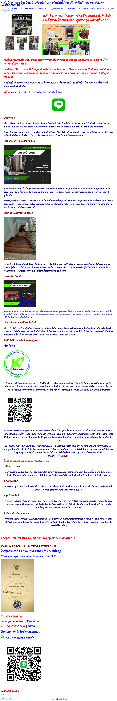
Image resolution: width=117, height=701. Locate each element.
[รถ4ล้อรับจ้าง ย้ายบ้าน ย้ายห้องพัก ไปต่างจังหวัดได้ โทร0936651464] (33, 46)
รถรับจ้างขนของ (11, 9)
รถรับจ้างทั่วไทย (31, 9)
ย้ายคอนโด (48, 9)
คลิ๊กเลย (8, 92)
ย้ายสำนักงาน (10, 11)
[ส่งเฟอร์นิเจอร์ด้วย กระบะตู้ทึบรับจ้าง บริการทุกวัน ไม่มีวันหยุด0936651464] (9, 46)
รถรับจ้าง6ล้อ (58, 9)
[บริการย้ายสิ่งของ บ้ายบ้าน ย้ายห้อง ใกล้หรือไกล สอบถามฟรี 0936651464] (9, 39)
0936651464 (74, 135)
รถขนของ (40, 9)
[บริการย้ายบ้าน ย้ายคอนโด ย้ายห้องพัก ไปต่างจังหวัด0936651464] (22, 24)
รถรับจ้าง (21, 9)
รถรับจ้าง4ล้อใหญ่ (82, 9)
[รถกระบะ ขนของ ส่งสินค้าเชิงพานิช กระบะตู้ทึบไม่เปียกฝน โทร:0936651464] (21, 46)
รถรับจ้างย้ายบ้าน (95, 9)
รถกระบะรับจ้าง (69, 9)
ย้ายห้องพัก (106, 9)
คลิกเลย (3, 695)
